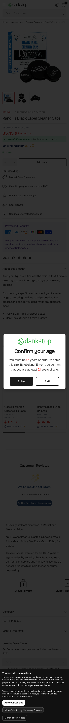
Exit (47, 381)
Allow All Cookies (14, 702)
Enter (21, 381)
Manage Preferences (15, 717)
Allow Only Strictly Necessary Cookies (23, 710)
